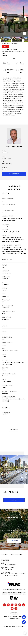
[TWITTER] (16, 604)
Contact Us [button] (14, 540)
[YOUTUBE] (19, 604)
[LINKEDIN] (12, 604)
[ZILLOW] (16, 608)
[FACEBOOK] (8, 604)
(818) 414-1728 (6, 158)
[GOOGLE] (12, 608)
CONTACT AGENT (14, 173)
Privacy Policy (20, 626)
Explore (14, 500)
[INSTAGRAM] (4, 604)
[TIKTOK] (23, 604)
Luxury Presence (14, 618)
